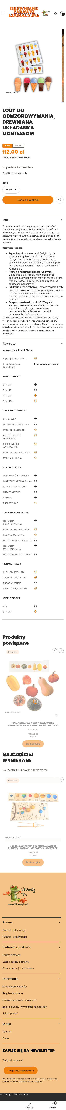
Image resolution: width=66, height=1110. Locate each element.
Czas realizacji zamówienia (18, 968)
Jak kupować (10, 1013)
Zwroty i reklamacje (13, 930)
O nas (5, 1038)
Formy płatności (11, 954)
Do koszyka (33, 743)
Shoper (22, 1094)
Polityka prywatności (14, 986)
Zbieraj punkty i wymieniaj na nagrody (24, 1006)
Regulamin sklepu (12, 993)
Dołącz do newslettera (21, 1070)
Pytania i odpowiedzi (14, 936)
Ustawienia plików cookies (18, 999)
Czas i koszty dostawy (15, 961)
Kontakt (6, 1031)
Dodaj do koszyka (28, 199)
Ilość (5, 182)
